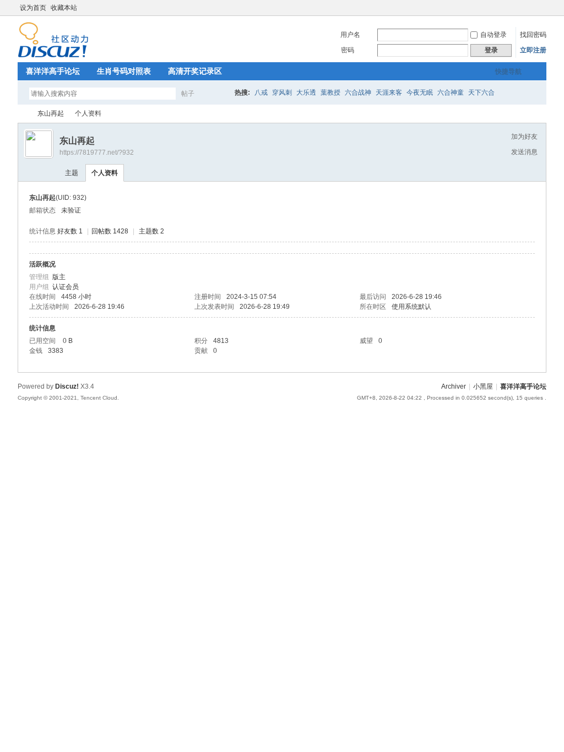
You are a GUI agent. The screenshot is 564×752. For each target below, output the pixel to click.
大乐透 (306, 92)
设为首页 (33, 8)
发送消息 (524, 152)
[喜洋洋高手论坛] (53, 55)
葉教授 (330, 92)
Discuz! (67, 386)
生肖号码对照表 (124, 71)
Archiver (453, 386)
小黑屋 (483, 386)
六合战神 (358, 92)
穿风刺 (282, 92)
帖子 (187, 93)
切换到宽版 (540, 8)
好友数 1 (70, 231)
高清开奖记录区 (195, 71)
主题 (71, 173)
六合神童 (450, 92)
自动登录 (493, 35)
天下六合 (481, 92)
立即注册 (533, 50)
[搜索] (219, 93)
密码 (347, 50)
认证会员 (65, 287)
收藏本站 (64, 8)
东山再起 (50, 113)
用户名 (350, 35)
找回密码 (533, 35)
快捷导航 (508, 71)
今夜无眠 (419, 92)
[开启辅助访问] (531, 8)
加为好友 (524, 136)
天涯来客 (389, 92)
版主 (59, 277)
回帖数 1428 (109, 231)
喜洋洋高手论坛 (53, 71)
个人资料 (104, 173)
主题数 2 (151, 231)
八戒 (261, 92)
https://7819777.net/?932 (96, 152)
